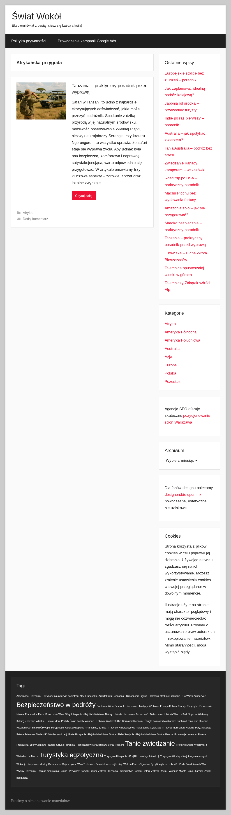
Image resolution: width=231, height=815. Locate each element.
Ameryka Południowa (182, 340)
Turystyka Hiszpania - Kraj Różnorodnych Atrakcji (131, 756)
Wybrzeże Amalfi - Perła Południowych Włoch (183, 764)
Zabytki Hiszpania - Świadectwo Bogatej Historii (124, 771)
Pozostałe (173, 381)
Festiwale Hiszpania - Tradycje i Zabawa (137, 706)
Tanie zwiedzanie (150, 743)
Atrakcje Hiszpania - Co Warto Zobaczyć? (183, 696)
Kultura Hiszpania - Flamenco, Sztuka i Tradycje (91, 727)
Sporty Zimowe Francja (42, 744)
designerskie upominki (183, 494)
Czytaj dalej (83, 196)
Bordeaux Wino (105, 706)
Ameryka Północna (180, 332)
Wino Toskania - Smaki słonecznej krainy (99, 764)
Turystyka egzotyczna (71, 755)
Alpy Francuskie (88, 696)
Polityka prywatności (28, 41)
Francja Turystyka (188, 706)
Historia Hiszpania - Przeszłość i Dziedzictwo (138, 714)
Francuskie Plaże (34, 714)
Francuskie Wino (54, 714)
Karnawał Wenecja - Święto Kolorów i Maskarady (149, 721)
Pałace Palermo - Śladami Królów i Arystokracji (41, 734)
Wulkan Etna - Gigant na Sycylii (140, 764)
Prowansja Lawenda (185, 734)
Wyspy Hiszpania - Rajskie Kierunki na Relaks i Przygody (48, 771)
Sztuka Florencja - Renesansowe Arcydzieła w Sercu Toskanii (90, 744)
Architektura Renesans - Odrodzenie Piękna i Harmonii (129, 696)
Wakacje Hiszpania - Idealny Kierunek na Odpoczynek (46, 764)
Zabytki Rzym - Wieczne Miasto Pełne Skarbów (177, 771)
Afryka (27, 213)
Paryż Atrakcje (203, 727)
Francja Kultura (168, 706)
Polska (170, 373)
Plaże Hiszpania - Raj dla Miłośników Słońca (92, 734)
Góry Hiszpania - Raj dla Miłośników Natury (89, 714)
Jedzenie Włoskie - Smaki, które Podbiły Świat (50, 721)
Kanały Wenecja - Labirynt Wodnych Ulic (99, 721)
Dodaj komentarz (35, 219)
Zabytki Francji (89, 771)
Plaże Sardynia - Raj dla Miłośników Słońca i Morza (145, 734)
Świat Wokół (36, 16)
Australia (172, 349)
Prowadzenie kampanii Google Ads (87, 41)
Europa (171, 365)
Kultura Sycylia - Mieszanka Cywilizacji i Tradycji (145, 727)
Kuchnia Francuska (187, 721)
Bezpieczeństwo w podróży (56, 704)
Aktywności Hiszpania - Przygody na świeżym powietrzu (47, 696)
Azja (168, 357)
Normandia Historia (183, 727)
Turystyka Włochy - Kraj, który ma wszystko (184, 756)
